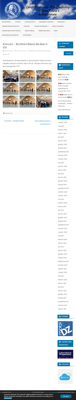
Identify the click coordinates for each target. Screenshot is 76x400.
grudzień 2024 (62, 181)
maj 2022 (61, 276)
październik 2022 (63, 261)
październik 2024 (63, 188)
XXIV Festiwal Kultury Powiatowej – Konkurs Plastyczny (65, 103)
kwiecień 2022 (62, 280)
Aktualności (6, 22)
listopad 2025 (62, 148)
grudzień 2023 (62, 217)
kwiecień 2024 (62, 203)
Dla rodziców (29, 22)
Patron (17, 22)
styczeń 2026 (62, 141)
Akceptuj (66, 396)
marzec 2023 (62, 243)
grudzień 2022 (62, 254)
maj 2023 (61, 236)
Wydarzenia (9, 113)
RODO (56, 31)
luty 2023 (61, 247)
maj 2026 (61, 126)
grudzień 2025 (62, 144)
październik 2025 (63, 152)
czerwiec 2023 (62, 232)
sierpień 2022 (62, 269)
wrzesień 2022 (62, 265)
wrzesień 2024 (62, 192)
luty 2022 (61, 287)
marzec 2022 (62, 283)
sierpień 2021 (62, 309)
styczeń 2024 (62, 214)
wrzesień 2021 (62, 305)
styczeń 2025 (62, 177)
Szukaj (68, 53)
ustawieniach (8, 398)
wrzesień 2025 (62, 155)
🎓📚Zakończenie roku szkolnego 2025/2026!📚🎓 (64, 77)
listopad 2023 (62, 221)
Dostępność (27, 35)
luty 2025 (61, 174)
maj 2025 (61, 163)
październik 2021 (63, 301)
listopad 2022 (62, 258)
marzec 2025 (62, 170)
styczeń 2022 (62, 291)
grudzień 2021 (62, 294)
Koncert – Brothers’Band (14, 121)
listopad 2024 (62, 184)
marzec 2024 (62, 206)
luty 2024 (61, 210)
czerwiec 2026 (62, 122)
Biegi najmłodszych (64, 110)
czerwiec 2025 (62, 159)
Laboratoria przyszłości (10, 26)
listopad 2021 (62, 298)
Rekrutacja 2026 (44, 31)
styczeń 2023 (62, 250)
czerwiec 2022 (62, 272)
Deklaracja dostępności (10, 35)
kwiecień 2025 (62, 166)
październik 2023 (63, 225)
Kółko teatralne (58, 26)
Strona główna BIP (40, 26)
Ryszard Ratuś (8, 51)
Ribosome (54, 392)
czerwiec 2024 (62, 195)
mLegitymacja (29, 31)
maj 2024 (61, 199)
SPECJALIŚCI (61, 22)
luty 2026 (61, 137)
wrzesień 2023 (62, 228)
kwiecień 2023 (62, 239)
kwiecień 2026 (62, 130)
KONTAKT (27, 26)
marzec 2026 (62, 133)
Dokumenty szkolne (46, 22)
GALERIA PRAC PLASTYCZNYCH (11, 31)
